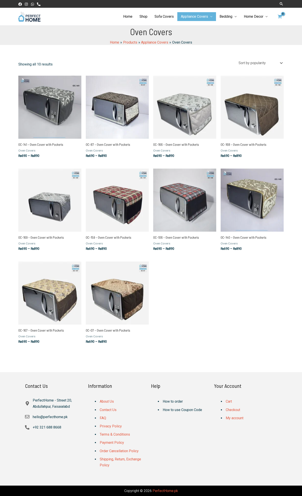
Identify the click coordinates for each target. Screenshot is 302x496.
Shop (143, 16)
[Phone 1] (38, 4)
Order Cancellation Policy (119, 451)
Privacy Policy (111, 426)
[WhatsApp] (32, 4)
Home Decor (253, 16)
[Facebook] (20, 4)
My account (234, 418)
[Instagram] (26, 4)
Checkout (233, 410)
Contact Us (108, 410)
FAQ (103, 418)
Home (127, 16)
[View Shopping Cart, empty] (280, 17)
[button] (281, 4)
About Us (107, 401)
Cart (229, 401)
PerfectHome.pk (165, 491)
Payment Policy (112, 442)
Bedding (226, 16)
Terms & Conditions (115, 434)
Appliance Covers (194, 16)
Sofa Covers (164, 16)
